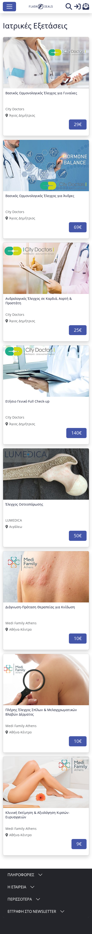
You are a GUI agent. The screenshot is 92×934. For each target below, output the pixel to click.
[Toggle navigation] (9, 6)
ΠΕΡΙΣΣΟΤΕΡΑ (20, 899)
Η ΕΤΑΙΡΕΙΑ (17, 887)
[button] (86, 7)
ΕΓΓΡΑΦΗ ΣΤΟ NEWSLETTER (32, 911)
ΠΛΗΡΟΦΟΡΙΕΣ (21, 874)
